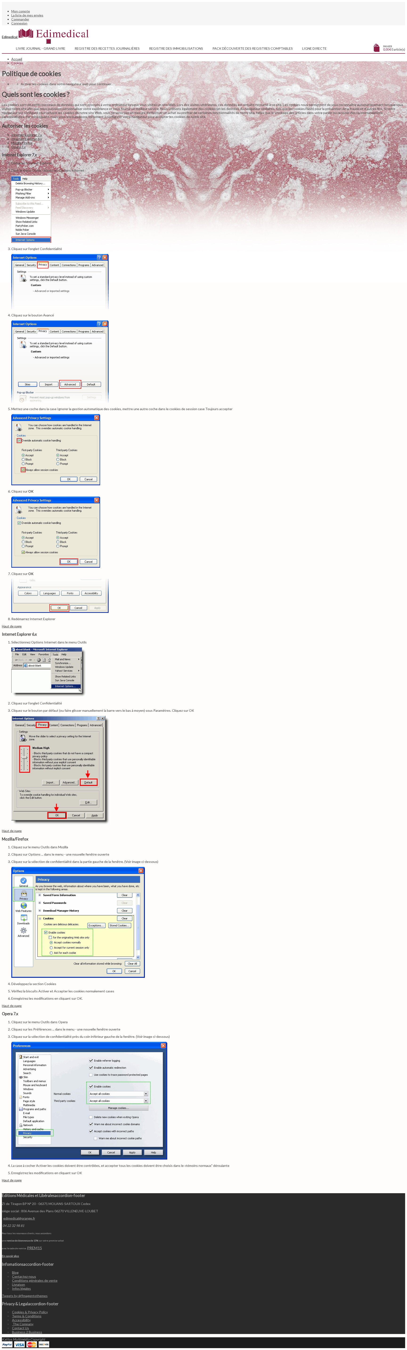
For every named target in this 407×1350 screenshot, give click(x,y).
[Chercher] (48, 41)
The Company (22, 1324)
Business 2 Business (27, 1332)
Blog (15, 1272)
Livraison (18, 1284)
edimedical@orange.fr (19, 1218)
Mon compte (20, 11)
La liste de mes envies (27, 15)
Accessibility (21, 1320)
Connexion (19, 23)
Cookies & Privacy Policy (30, 1312)
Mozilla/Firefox (22, 143)
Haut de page (12, 626)
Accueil (16, 59)
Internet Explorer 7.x (26, 135)
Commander (20, 19)
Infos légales (21, 1288)
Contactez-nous (24, 1276)
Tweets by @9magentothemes (25, 1296)
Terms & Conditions (26, 1316)
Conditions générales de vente (34, 1280)
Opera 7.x (18, 147)
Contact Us (20, 1328)
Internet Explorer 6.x (26, 139)
